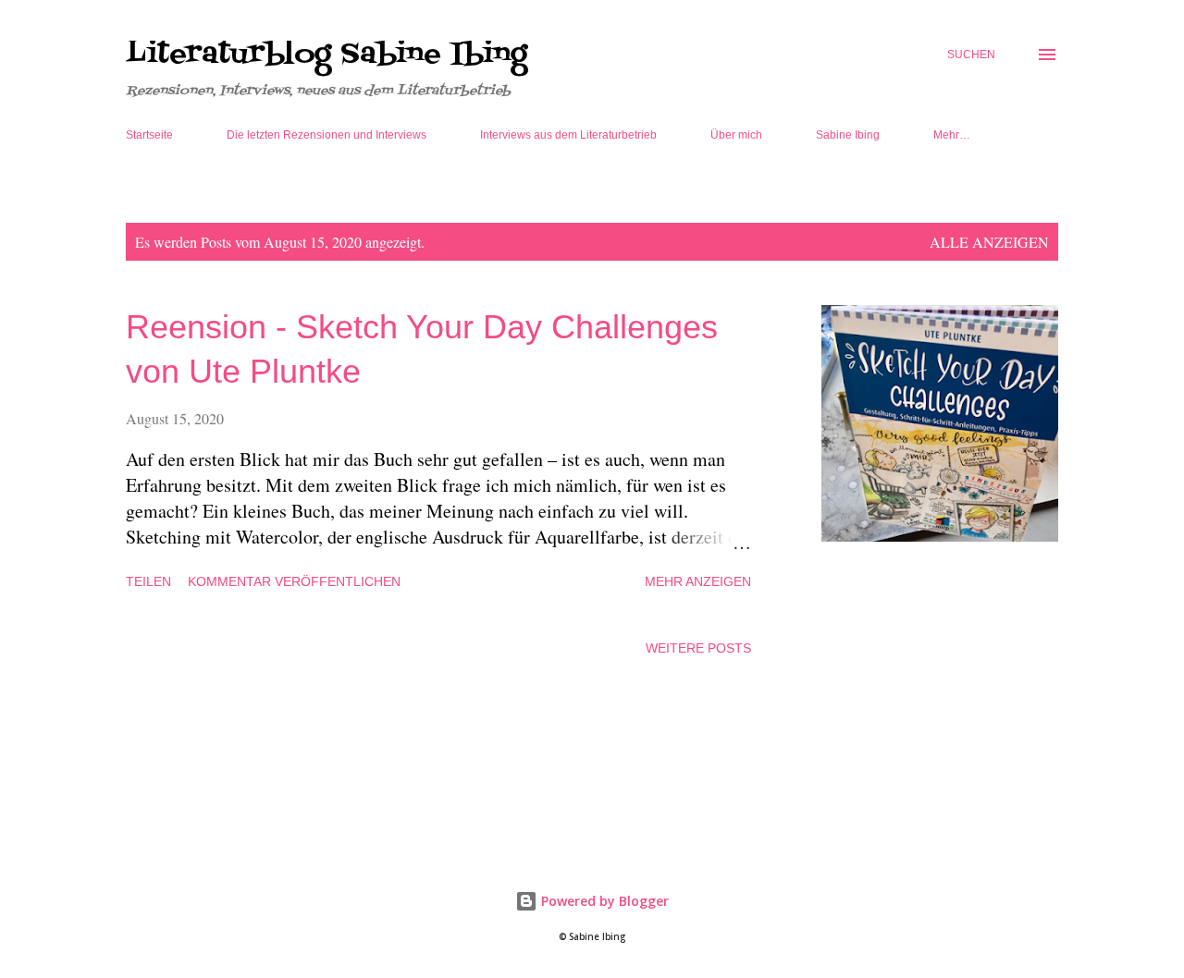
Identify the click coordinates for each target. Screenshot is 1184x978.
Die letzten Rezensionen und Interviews (326, 134)
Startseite (149, 134)
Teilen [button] (148, 581)
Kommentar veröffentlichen (294, 581)
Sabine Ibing (848, 134)
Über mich (736, 134)
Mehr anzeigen (698, 581)
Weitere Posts (698, 648)
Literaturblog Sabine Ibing (326, 54)
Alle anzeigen (989, 241)
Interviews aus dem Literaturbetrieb (568, 134)
